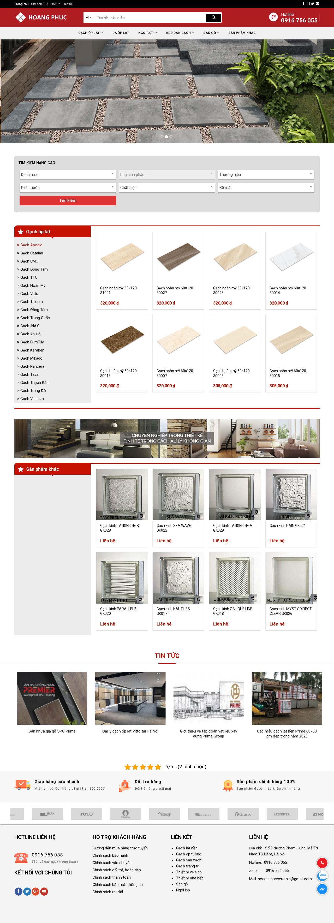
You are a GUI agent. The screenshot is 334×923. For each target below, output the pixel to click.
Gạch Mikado (31, 358)
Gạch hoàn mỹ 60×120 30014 (288, 290)
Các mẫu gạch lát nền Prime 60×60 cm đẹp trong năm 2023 (283, 734)
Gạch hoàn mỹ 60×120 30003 (231, 373)
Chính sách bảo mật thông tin (118, 885)
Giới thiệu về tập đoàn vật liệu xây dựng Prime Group (204, 734)
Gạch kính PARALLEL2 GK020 (118, 611)
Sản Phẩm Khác (242, 33)
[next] (320, 90)
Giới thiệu (37, 4)
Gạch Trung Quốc (35, 318)
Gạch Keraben (32, 350)
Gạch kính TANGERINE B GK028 (119, 527)
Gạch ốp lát (89, 33)
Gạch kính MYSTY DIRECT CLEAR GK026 (291, 611)
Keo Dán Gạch (178, 33)
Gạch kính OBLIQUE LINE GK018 (232, 611)
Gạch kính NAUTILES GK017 (173, 611)
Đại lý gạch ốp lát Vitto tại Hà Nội (126, 731)
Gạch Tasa (29, 374)
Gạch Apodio (31, 245)
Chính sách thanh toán (112, 877)
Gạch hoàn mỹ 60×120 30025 (231, 290)
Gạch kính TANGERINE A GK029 (232, 527)
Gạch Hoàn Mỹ (32, 285)
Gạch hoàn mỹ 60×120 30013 (118, 373)
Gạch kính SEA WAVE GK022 (174, 527)
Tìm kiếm (67, 200)
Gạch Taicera (31, 302)
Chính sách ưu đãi (108, 892)
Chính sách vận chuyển (112, 863)
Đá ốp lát (120, 33)
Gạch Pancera (32, 366)
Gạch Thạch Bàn (34, 382)
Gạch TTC (28, 277)
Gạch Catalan (31, 253)
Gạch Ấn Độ (30, 334)
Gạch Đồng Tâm (34, 269)
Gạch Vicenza (32, 399)
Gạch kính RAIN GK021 (288, 525)
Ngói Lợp (146, 33)
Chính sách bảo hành (110, 855)
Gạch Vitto (29, 293)
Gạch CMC (29, 261)
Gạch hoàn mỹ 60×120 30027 (175, 290)
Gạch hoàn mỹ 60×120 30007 (175, 373)
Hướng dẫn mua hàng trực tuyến (120, 848)
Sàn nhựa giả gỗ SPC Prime (47, 731)
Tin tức (55, 4)
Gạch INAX (29, 326)
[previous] (13, 90)
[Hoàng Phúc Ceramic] (45, 17)
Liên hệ (68, 4)
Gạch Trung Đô (33, 391)
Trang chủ (21, 4)
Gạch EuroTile (32, 342)
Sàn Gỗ (209, 33)
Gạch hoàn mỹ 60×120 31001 (118, 290)
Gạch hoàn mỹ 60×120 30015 (288, 373)
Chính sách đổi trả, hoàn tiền (117, 870)
